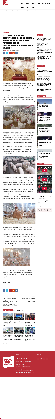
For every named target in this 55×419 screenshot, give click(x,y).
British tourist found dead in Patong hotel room (44, 53)
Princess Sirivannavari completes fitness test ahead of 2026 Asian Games (44, 49)
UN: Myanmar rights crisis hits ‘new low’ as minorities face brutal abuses (44, 84)
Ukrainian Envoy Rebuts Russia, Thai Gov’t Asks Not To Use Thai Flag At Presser (28, 300)
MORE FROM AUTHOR (18, 310)
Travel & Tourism (41, 96)
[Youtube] (47, 359)
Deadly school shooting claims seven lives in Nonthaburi (43, 44)
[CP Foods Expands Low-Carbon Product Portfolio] (19, 316)
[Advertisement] (27, 21)
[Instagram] (41, 359)
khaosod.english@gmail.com (24, 366)
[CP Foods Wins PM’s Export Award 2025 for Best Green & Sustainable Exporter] (30, 316)
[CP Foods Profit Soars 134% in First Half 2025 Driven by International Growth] (8, 330)
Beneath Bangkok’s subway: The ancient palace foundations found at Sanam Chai (44, 70)
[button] (50, 0)
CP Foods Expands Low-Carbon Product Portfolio (18, 322)
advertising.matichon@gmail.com (25, 370)
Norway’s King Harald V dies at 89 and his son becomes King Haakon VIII (44, 89)
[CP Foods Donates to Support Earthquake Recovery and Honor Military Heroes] (19, 330)
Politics (27, 3)
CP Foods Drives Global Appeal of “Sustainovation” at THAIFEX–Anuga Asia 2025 (30, 338)
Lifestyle (33, 3)
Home (4, 10)
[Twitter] (44, 359)
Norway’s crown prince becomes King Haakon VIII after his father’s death (43, 80)
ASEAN (27, 7)
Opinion (22, 7)
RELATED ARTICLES (7, 310)
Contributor (6, 50)
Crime (39, 3)
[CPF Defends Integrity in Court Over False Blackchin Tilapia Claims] (8, 316)
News (22, 3)
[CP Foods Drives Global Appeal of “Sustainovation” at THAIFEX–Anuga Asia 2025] (30, 330)
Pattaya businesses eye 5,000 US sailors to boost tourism (44, 119)
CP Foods (8, 282)
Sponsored (8, 10)
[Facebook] (52, 1)
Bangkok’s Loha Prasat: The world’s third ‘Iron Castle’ (44, 107)
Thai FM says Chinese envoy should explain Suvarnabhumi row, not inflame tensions (44, 58)
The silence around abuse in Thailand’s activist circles (44, 75)
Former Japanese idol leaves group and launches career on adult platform (44, 39)
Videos (32, 7)
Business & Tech (46, 3)
